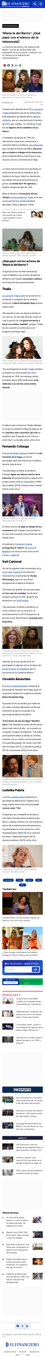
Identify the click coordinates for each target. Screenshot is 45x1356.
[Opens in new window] (7, 1172)
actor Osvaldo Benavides (15, 686)
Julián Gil (15, 555)
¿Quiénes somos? (10, 1352)
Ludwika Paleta (18, 797)
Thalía (31, 369)
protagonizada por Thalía (21, 197)
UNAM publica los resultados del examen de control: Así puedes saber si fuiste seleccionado (29, 1014)
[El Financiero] (15, 4)
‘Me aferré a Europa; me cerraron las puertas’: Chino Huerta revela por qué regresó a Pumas (29, 1113)
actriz (22, 885)
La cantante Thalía (11, 296)
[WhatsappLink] (22, 981)
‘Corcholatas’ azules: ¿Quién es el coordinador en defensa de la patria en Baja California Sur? (29, 1027)
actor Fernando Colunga (15, 453)
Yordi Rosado (22, 600)
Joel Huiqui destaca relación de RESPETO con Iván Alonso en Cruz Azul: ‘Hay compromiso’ (29, 1126)
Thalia (19, 880)
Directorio (22, 1352)
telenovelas (8, 880)
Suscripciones (34, 1352)
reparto (29, 880)
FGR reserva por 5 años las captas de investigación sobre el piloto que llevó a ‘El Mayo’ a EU (29, 1147)
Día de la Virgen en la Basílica (15, 669)
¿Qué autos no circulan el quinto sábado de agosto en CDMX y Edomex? (29, 1040)
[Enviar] (35, 969)
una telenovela (36, 145)
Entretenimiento (10, 26)
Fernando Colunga (23, 544)
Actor (38, 880)
